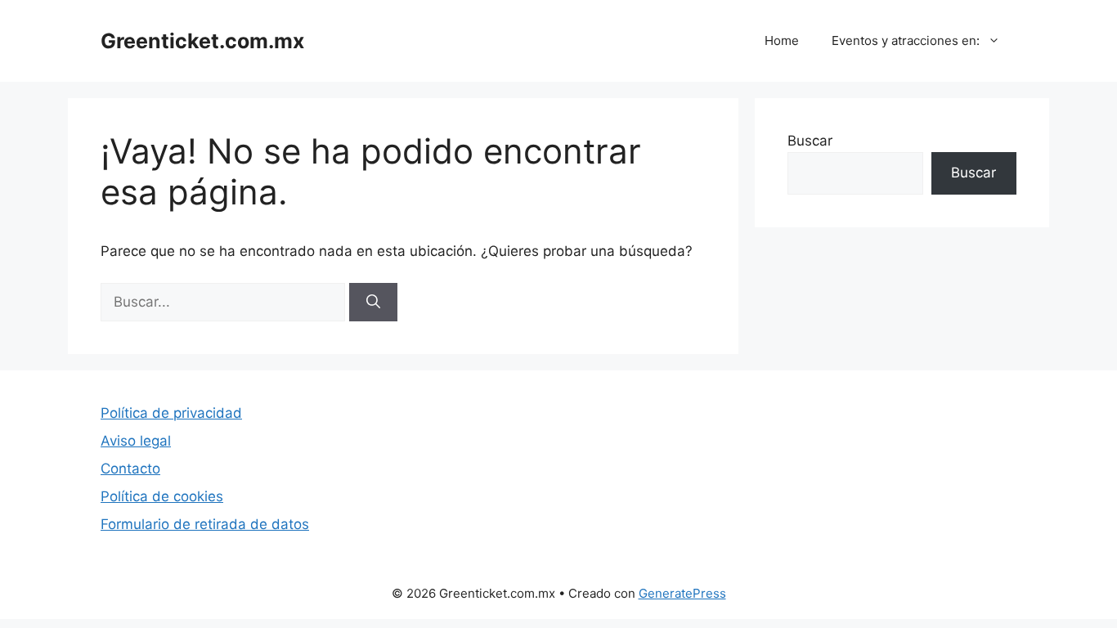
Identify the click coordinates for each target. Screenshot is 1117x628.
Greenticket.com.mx (202, 41)
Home (782, 40)
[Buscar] (373, 302)
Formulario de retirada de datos (205, 524)
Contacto (130, 468)
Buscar (809, 140)
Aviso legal (136, 441)
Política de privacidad (171, 413)
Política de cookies (162, 496)
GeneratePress (682, 593)
